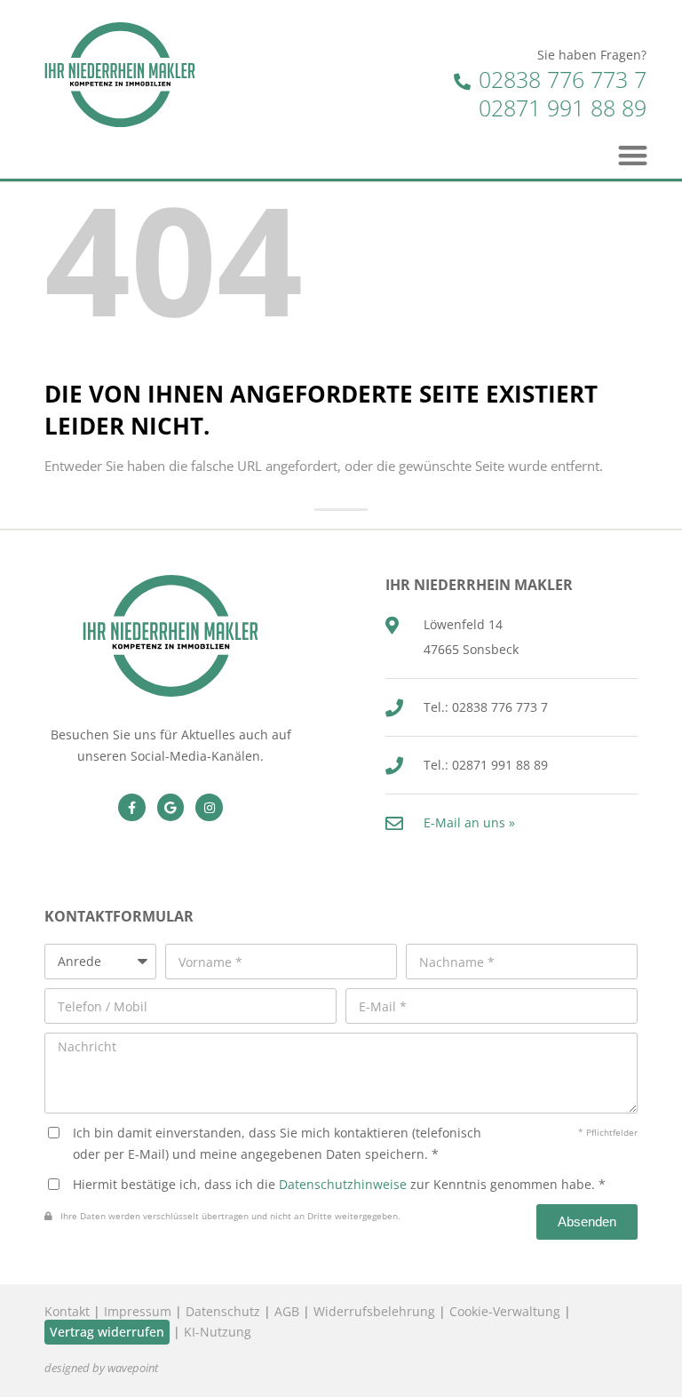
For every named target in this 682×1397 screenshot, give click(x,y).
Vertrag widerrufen (107, 1331)
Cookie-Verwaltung (504, 1311)
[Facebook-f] (132, 807)
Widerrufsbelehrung (374, 1311)
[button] (633, 155)
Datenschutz (223, 1311)
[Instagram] (209, 807)
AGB (286, 1311)
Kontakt (67, 1311)
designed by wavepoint (101, 1368)
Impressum (137, 1311)
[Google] (171, 807)
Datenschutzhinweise (343, 1184)
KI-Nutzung (217, 1331)
